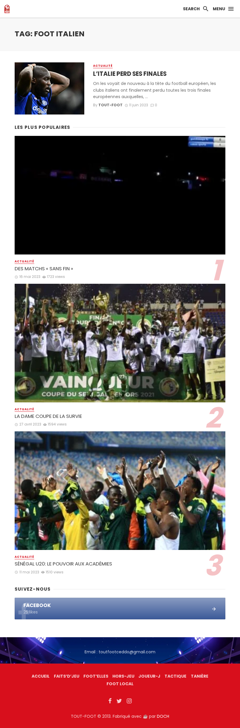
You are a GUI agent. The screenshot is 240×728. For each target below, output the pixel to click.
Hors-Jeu (123, 676)
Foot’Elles (95, 676)
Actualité (103, 66)
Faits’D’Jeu (66, 676)
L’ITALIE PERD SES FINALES (130, 74)
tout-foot (110, 104)
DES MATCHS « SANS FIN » (44, 268)
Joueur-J (149, 676)
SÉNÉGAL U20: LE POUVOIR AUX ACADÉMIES (63, 563)
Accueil (40, 676)
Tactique (175, 676)
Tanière (199, 676)
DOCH (163, 716)
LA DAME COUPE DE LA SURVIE (48, 416)
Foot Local (120, 684)
